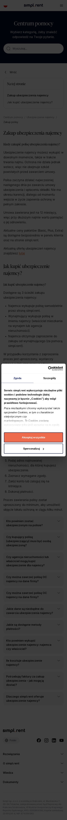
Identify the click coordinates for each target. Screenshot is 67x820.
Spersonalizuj (31, 448)
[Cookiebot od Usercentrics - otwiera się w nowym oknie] (48, 368)
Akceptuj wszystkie (33, 437)
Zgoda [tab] (17, 377)
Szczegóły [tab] (49, 377)
